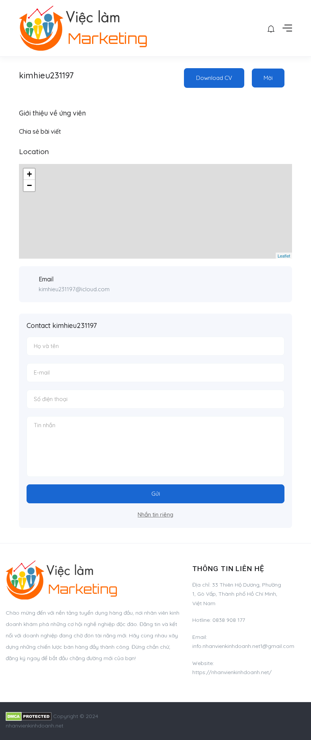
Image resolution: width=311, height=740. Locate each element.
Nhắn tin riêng (155, 514)
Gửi (155, 493)
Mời (268, 77)
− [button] (29, 185)
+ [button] (29, 174)
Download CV (214, 77)
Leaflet (284, 256)
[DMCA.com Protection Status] (29, 716)
